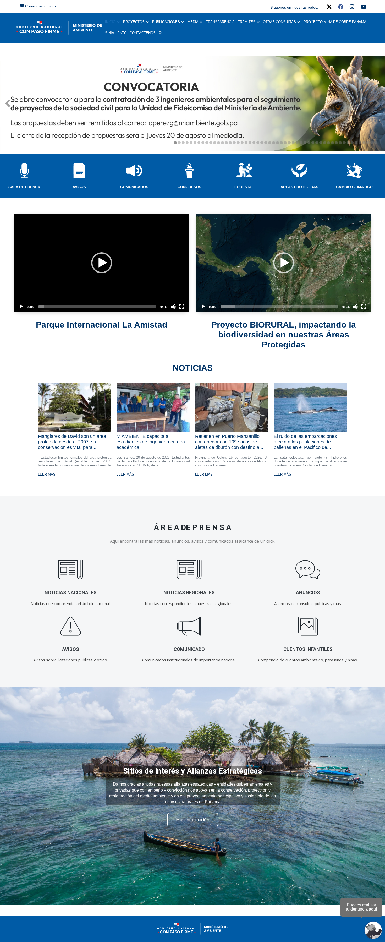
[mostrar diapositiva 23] (261, 142)
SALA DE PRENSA (24, 187)
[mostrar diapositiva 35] (308, 142)
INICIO (111, 22)
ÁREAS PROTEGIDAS (299, 187)
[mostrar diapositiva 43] (340, 142)
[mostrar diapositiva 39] (324, 142)
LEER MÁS (47, 474)
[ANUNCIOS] (308, 569)
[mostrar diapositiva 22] (257, 142)
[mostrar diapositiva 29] (285, 142)
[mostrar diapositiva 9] (206, 142)
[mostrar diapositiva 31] (293, 142)
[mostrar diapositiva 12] (218, 142)
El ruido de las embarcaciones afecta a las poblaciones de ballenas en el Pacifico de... (305, 442)
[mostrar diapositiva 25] (269, 142)
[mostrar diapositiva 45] (348, 142)
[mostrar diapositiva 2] (179, 142)
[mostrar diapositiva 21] (253, 142)
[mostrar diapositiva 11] (214, 142)
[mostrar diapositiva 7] (198, 142)
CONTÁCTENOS (143, 33)
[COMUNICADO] (189, 626)
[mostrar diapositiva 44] (344, 142)
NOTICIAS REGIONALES (189, 592)
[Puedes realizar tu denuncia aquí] (373, 930)
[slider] (97, 306)
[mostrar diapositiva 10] (210, 142)
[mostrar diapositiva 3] (183, 142)
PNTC (121, 33)
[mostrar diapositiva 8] (202, 142)
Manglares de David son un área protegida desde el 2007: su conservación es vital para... (72, 442)
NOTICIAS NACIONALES (71, 592)
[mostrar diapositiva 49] (363, 142)
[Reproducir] (21, 306)
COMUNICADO (189, 649)
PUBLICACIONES (166, 22)
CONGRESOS (189, 187)
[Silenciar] (173, 306)
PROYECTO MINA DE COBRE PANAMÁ (335, 22)
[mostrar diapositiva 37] (316, 142)
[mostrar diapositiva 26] (273, 142)
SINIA (109, 33)
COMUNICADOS (134, 187)
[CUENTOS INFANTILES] (308, 626)
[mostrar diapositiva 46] (352, 142)
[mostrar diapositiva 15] (230, 142)
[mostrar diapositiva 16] (234, 142)
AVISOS (79, 187)
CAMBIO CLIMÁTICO (354, 187)
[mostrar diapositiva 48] (360, 142)
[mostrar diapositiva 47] (356, 142)
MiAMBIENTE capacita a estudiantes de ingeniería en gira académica (151, 442)
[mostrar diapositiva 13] (222, 142)
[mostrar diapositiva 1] (175, 142)
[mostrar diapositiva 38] (320, 142)
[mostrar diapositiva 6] (195, 142)
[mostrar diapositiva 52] (375, 142)
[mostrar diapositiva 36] (312, 142)
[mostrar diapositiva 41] (332, 142)
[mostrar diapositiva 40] (328, 142)
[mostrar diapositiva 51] (371, 142)
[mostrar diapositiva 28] (281, 142)
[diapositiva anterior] (7, 103)
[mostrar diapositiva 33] (301, 142)
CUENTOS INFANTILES (308, 649)
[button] (160, 33)
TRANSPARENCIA (220, 22)
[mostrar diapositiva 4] (187, 142)
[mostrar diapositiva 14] (226, 142)
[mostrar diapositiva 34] (305, 142)
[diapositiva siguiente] (377, 103)
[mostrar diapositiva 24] (265, 142)
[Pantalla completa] (181, 306)
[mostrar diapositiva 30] (289, 142)
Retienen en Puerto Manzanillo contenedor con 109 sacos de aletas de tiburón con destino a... (229, 442)
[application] (101, 263)
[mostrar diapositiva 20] (250, 142)
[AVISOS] (70, 626)
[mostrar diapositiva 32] (297, 142)
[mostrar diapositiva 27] (277, 142)
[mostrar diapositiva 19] (246, 142)
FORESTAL (244, 187)
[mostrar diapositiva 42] (336, 142)
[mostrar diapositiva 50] (367, 142)
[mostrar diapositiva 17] (238, 142)
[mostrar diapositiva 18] (242, 142)
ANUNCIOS (308, 592)
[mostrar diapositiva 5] (191, 142)
